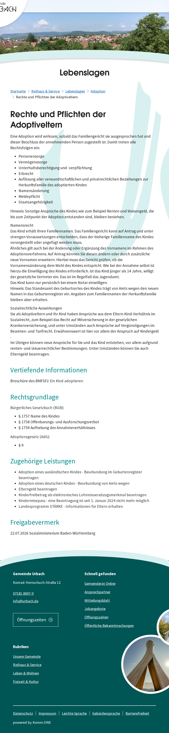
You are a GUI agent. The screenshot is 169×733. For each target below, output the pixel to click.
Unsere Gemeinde (27, 656)
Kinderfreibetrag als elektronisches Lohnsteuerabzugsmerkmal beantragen (83, 494)
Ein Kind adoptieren (66, 380)
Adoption (98, 91)
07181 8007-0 (23, 593)
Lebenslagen (75, 91)
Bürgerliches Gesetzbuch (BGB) (36, 407)
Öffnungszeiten (31, 620)
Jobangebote (95, 608)
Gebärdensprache (106, 713)
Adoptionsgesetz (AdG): (30, 436)
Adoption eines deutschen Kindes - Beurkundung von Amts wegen (74, 483)
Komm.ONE (42, 722)
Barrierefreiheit (137, 713)
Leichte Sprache (74, 713)
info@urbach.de (25, 601)
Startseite (18, 91)
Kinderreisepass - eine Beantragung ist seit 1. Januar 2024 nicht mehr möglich (84, 500)
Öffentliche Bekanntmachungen (109, 625)
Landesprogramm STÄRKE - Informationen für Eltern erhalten (71, 506)
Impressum (47, 713)
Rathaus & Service (45, 91)
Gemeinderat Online (99, 583)
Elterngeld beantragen (38, 489)
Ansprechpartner (97, 592)
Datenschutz (23, 713)
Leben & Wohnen (26, 673)
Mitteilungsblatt (97, 600)
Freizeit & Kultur (26, 681)
